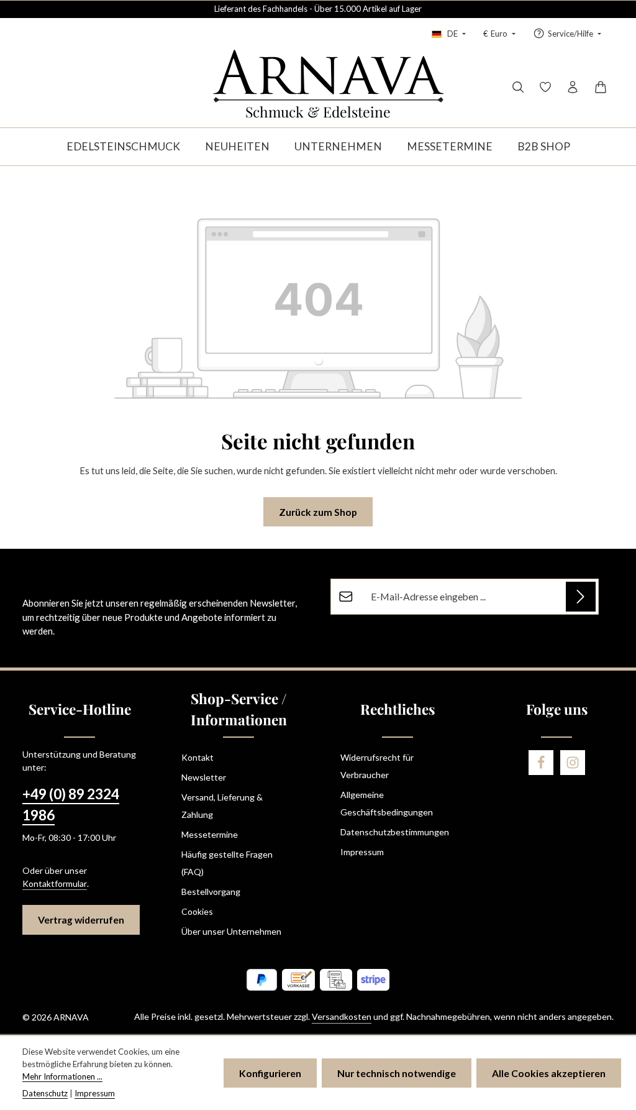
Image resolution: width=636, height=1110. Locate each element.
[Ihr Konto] (572, 87)
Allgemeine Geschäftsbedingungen (386, 803)
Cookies (197, 911)
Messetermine (209, 834)
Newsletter (203, 777)
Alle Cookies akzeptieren (549, 1073)
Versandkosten (341, 1016)
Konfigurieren (270, 1073)
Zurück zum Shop (318, 512)
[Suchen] (518, 87)
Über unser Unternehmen (231, 931)
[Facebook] (541, 762)
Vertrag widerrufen (81, 919)
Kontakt (197, 757)
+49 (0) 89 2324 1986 (70, 804)
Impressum (362, 851)
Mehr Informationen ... (62, 1076)
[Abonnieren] (581, 597)
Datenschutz (45, 1093)
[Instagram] (572, 762)
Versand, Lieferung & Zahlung (222, 806)
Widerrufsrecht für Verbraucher (377, 766)
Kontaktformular (54, 883)
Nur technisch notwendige (396, 1073)
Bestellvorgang (210, 891)
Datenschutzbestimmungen (394, 832)
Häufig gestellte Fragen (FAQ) (227, 863)
